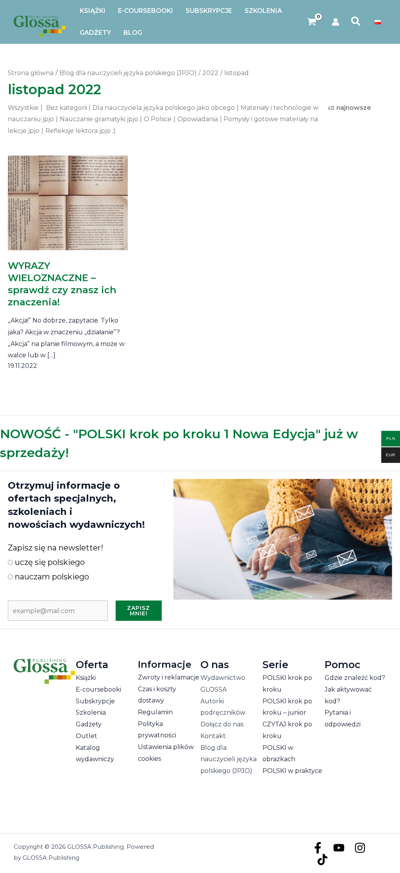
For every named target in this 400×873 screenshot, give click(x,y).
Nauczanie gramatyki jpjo (99, 119)
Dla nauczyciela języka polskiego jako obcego (164, 107)
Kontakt (213, 736)
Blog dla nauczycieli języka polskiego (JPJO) (228, 759)
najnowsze (353, 107)
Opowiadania (197, 119)
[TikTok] (322, 859)
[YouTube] (339, 847)
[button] (356, 22)
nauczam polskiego (51, 576)
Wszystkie (23, 107)
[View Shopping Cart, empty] (312, 22)
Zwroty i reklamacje (168, 677)
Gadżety (89, 724)
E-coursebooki (98, 689)
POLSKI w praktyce (292, 770)
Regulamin (155, 712)
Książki (86, 677)
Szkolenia (91, 712)
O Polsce (157, 119)
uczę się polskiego (49, 562)
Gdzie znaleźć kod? (355, 677)
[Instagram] (360, 847)
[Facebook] (317, 847)
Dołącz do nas (221, 724)
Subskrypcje (95, 701)
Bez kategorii (66, 107)
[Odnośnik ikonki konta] (335, 22)
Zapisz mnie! (138, 610)
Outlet (86, 736)
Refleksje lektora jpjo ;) (80, 130)
